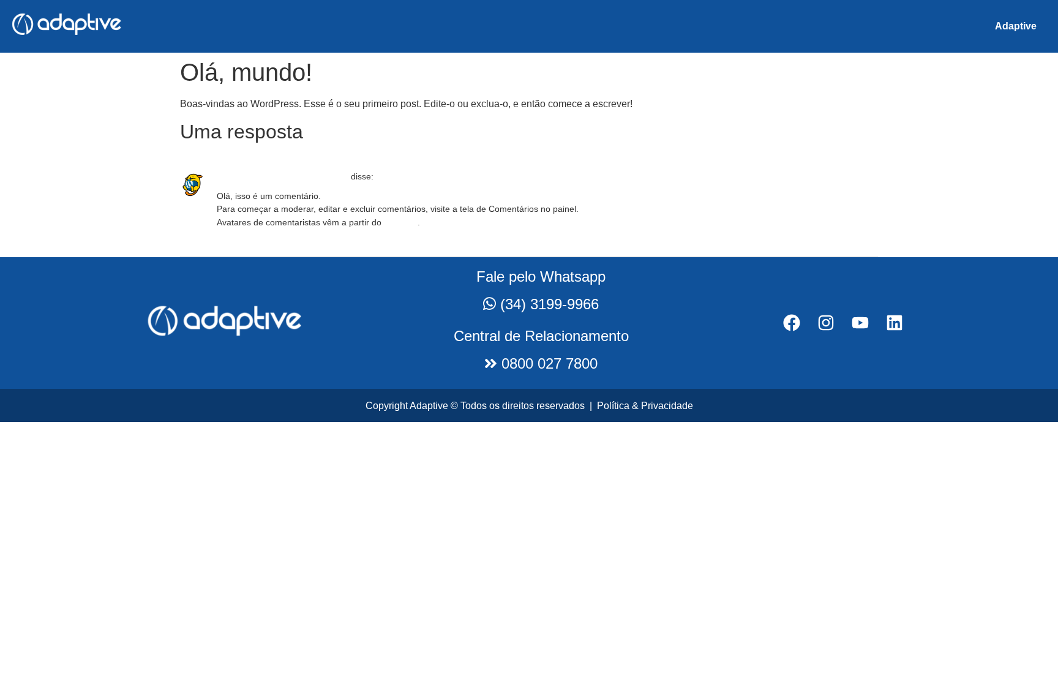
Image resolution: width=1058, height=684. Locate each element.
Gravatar (401, 222)
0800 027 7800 (547, 363)
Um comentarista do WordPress (282, 176)
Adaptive (1016, 26)
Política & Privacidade (645, 405)
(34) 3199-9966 (549, 304)
